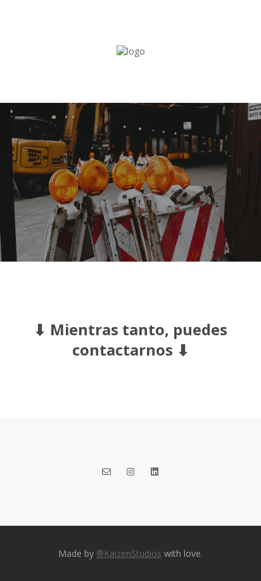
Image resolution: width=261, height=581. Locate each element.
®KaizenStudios (129, 553)
